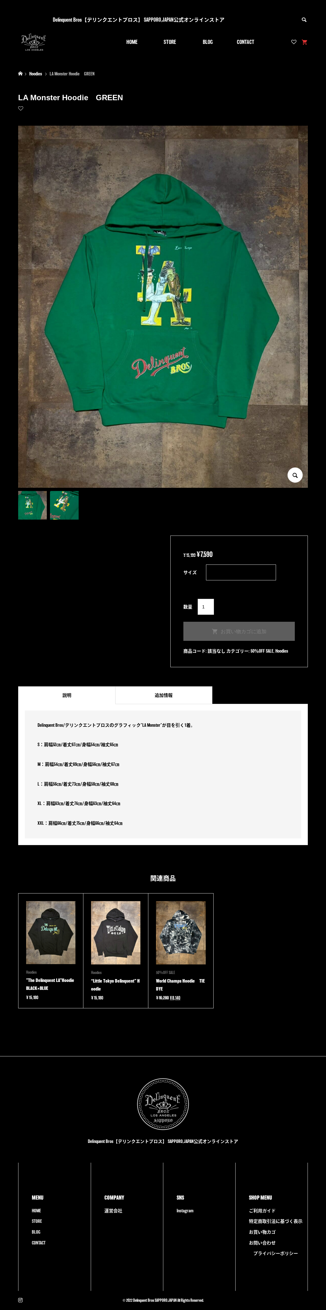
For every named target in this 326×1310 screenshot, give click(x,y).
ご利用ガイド (262, 1210)
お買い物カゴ (262, 1232)
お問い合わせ (262, 1242)
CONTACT (245, 42)
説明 (66, 695)
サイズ (190, 572)
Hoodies (281, 651)
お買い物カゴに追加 (243, 631)
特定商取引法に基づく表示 (275, 1221)
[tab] (66, 695)
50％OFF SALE (262, 651)
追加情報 (164, 695)
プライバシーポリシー (275, 1253)
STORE (170, 42)
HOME (132, 42)
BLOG (208, 42)
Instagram (185, 1210)
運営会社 (113, 1210)
